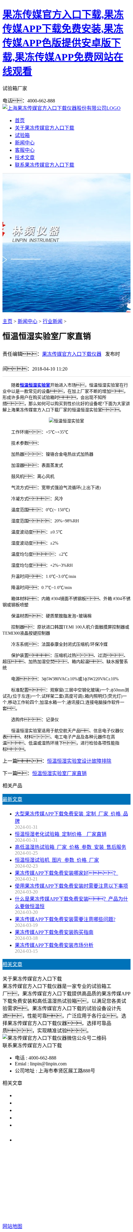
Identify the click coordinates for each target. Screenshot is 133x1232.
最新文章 (12, 799)
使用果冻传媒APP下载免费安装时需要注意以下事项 (71, 886)
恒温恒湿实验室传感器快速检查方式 (54, 1102)
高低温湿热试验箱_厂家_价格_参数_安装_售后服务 (70, 847)
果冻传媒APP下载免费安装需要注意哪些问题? (65, 919)
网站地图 (63, 1206)
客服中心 (25, 150)
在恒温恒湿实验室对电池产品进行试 (54, 1095)
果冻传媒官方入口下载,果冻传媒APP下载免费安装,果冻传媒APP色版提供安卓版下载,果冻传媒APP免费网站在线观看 (63, 43)
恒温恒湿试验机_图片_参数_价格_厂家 (57, 860)
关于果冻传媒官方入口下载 (44, 128)
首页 (20, 120)
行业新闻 (52, 321)
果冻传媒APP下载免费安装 (53, 1179)
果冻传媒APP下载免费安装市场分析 (54, 945)
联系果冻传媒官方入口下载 (44, 165)
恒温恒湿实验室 (35, 385)
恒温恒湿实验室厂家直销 (59, 773)
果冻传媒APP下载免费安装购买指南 (54, 932)
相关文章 (12, 964)
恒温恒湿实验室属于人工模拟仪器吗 (54, 1140)
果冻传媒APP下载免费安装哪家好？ (66, 873)
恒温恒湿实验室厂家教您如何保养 (52, 1117)
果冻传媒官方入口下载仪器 (71, 354)
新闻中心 (25, 142)
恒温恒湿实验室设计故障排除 (79, 761)
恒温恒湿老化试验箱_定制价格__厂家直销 (60, 834)
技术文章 (25, 157)
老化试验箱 (68, 1186)
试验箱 (22, 135)
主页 (7, 321)
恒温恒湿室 (97, 1186)
